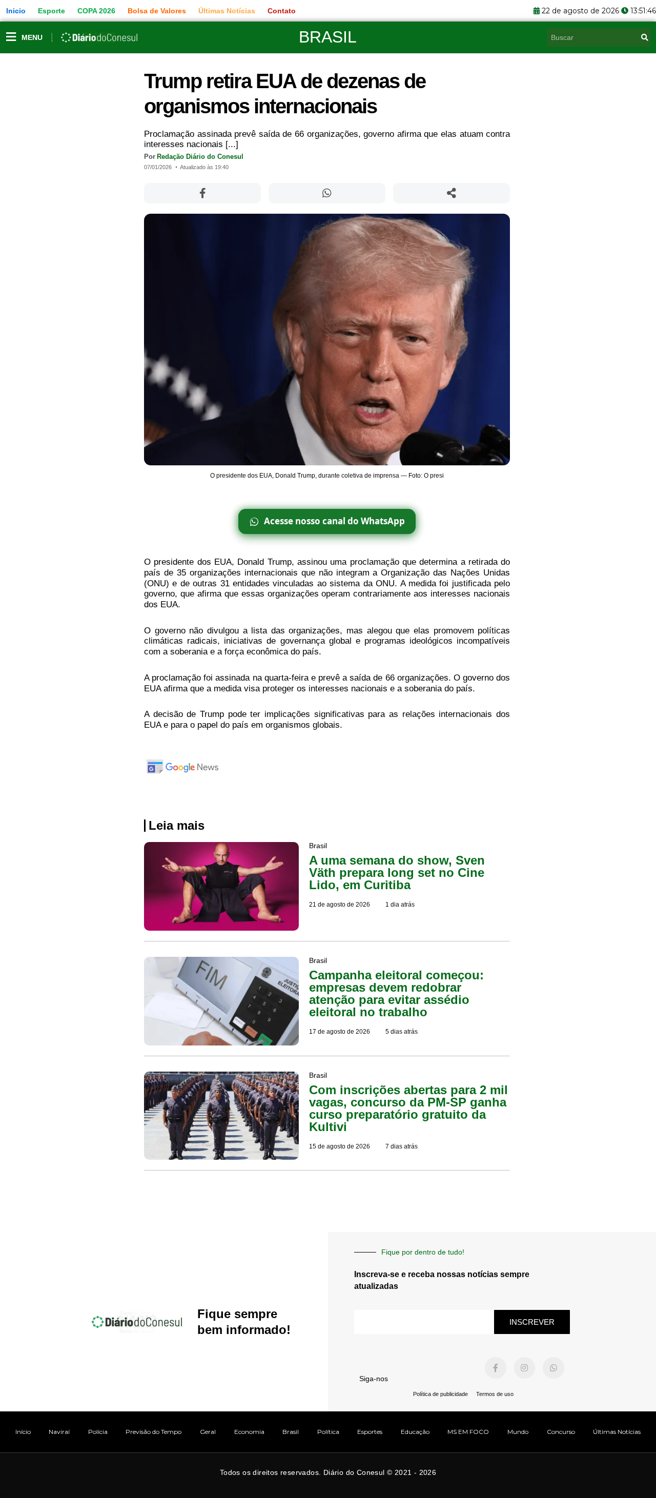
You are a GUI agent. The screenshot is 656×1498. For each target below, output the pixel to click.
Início (23, 1431)
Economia (249, 1431)
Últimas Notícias (617, 1431)
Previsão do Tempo (153, 1431)
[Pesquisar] (645, 37)
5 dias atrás (401, 1031)
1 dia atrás (400, 904)
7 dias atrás (401, 1146)
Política (328, 1431)
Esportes (369, 1431)
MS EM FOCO (468, 1431)
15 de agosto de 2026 (339, 1146)
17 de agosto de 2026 (339, 1031)
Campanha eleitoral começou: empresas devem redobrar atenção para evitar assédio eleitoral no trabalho (396, 993)
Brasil (328, 37)
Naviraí (59, 1431)
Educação (415, 1431)
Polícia (98, 1431)
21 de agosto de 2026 (339, 904)
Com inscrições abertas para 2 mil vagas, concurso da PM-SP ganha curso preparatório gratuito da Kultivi (408, 1108)
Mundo (517, 1431)
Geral (208, 1431)
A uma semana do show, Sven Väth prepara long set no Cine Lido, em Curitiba (397, 872)
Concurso (561, 1431)
